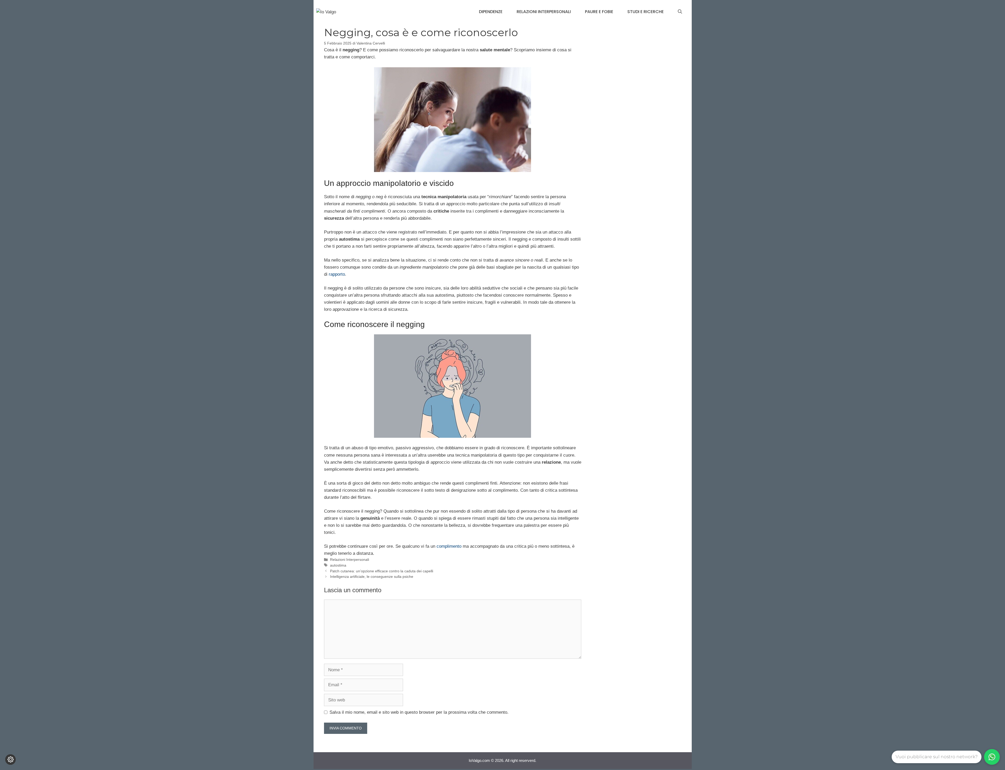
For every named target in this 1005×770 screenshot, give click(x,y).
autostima (338, 565)
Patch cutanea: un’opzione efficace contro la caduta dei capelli (381, 571)
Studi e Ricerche (645, 12)
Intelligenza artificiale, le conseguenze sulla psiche (371, 576)
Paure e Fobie (599, 12)
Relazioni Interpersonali (544, 12)
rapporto (337, 274)
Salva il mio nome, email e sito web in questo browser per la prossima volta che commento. (419, 712)
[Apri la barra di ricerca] (680, 11)
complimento (449, 546)
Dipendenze (490, 12)
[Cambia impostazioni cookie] (10, 759)
